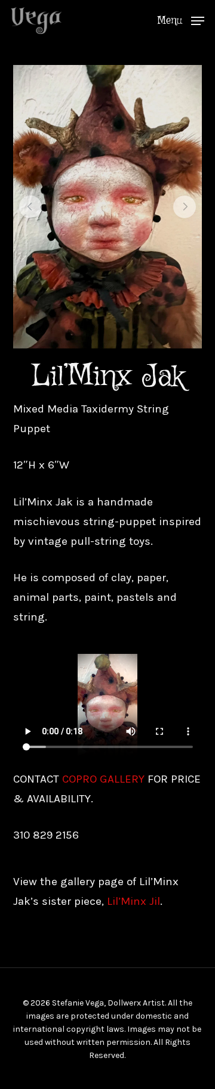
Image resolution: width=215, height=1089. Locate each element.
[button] (180, 19)
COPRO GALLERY (103, 779)
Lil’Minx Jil (133, 901)
